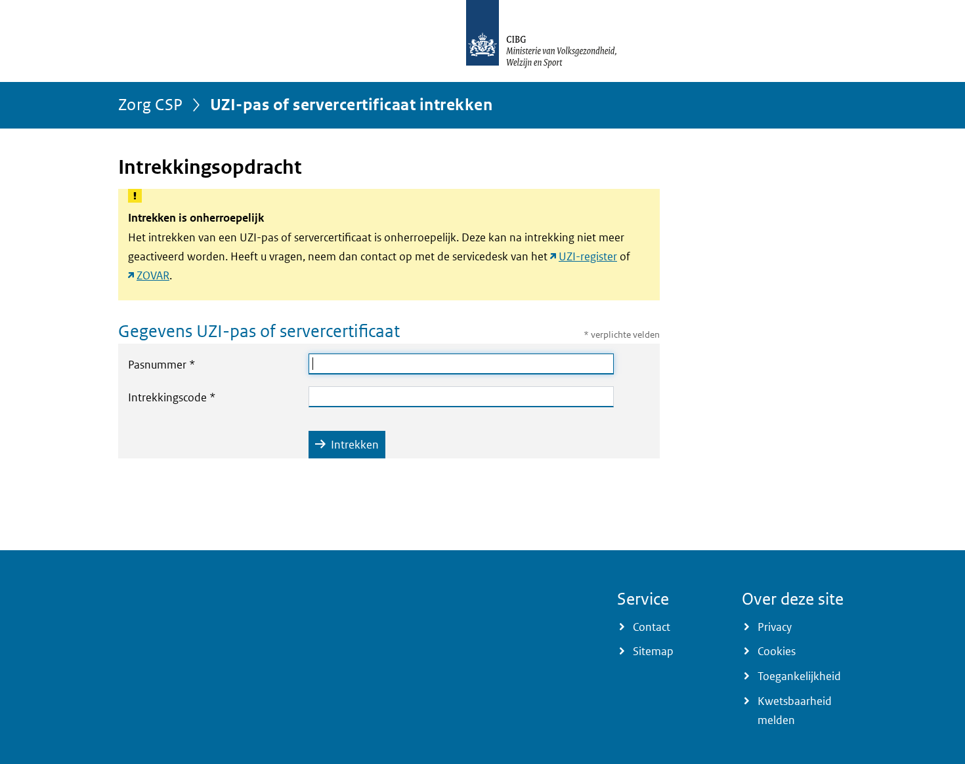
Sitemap (653, 651)
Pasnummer (189, 364)
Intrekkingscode (199, 397)
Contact (651, 627)
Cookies (777, 651)
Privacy (775, 627)
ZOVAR (153, 275)
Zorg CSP (150, 103)
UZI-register (588, 256)
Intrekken (355, 444)
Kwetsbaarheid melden (795, 710)
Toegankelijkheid (799, 676)
